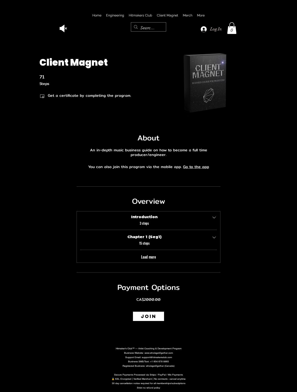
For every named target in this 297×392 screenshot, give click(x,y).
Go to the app (196, 167)
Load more (148, 257)
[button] (232, 28)
